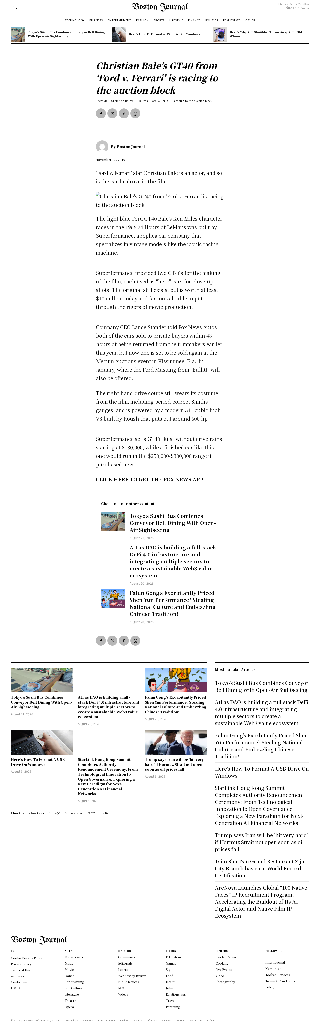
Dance (69, 976)
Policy (270, 987)
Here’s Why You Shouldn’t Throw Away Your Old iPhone (266, 34)
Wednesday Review (132, 976)
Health (171, 982)
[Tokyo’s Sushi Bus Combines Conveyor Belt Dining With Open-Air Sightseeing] (18, 34)
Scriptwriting (74, 982)
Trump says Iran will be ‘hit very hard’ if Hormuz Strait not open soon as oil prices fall (174, 764)
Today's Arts (74, 957)
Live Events (224, 969)
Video (220, 976)
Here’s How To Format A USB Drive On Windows (164, 34)
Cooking (222, 963)
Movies (70, 969)
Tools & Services (278, 975)
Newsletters (274, 968)
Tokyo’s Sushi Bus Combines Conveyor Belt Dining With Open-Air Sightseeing (66, 34)
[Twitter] (113, 113)
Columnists (126, 957)
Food (170, 976)
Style (169, 969)
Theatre (70, 1000)
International (275, 962)
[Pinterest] (124, 113)
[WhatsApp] (135, 113)
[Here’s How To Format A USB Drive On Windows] (119, 34)
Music (69, 963)
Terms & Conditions (280, 981)
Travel (171, 1000)
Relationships (176, 994)
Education (173, 957)
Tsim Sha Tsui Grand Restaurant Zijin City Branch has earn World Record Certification (260, 868)
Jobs (169, 988)
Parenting (173, 1007)
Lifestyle (102, 101)
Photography (225, 982)
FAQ (121, 988)
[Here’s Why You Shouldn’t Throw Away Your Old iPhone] (220, 34)
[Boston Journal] (103, 146)
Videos (123, 994)
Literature (72, 994)
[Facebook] (101, 113)
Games (171, 963)
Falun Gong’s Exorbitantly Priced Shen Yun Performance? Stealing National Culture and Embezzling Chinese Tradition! (173, 603)
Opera (69, 1007)
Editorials (125, 963)
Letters (123, 969)
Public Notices (128, 982)
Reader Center (226, 957)
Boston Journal (131, 146)
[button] (15, 7)
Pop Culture (73, 988)
